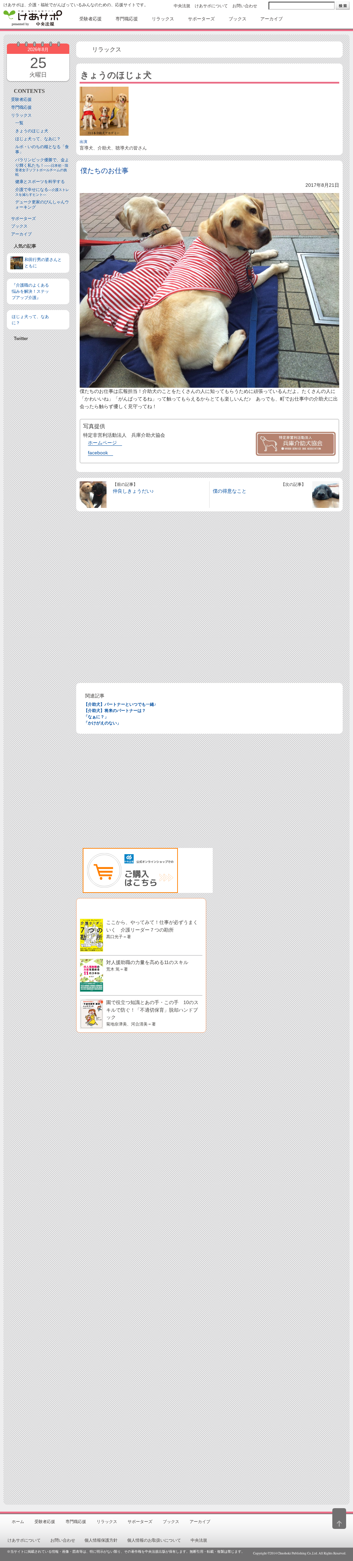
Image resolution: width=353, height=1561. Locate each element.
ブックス (19, 226)
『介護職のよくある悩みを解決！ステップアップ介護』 (30, 291)
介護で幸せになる (42, 191)
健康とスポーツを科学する (40, 181)
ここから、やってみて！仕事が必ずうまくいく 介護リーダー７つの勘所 (152, 928)
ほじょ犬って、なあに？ (38, 138)
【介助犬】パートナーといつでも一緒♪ (120, 704)
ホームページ (102, 442)
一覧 (19, 123)
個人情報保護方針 (101, 1540)
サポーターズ (23, 218)
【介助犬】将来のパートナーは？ (115, 710)
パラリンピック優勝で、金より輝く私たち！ (42, 166)
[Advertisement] (38, 538)
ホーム (18, 1521)
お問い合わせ (244, 5)
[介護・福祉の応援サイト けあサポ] (32, 18)
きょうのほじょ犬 (31, 130)
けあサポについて (211, 5)
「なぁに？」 (96, 716)
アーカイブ (21, 234)
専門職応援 (21, 107)
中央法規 (182, 5)
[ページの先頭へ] (339, 1518)
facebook (98, 452)
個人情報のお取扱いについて (154, 1540)
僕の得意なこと (229, 491)
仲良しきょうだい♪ (133, 491)
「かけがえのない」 (102, 723)
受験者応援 (21, 99)
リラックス (21, 115)
